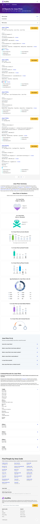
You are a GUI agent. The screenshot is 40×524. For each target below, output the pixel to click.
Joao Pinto (8, 4)
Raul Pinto (16, 135)
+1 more (23, 43)
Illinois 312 (16, 469)
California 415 (29, 466)
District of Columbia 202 (19, 466)
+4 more (16, 37)
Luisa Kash (21, 135)
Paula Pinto (10, 46)
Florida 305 (29, 463)
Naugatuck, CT (21, 187)
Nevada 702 (4, 466)
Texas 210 (16, 479)
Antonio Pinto (15, 78)
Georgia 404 (4, 469)
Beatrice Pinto (29, 46)
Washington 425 (17, 472)
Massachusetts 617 (18, 476)
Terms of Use (24, 378)
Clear (37, 16)
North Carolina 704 (5, 482)
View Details (34, 28)
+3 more (17, 40)
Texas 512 (4, 476)
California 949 (29, 469)
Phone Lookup (22, 514)
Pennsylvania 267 (5, 479)
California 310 (5, 463)
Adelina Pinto (4, 78)
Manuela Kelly (9, 135)
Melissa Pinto (23, 46)
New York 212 (17, 463)
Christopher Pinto (16, 46)
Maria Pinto (4, 135)
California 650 (29, 472)
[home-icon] (2, 4)
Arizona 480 (29, 476)
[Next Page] (23, 177)
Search (35, 505)
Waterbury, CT (28, 187)
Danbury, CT (3, 187)
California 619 (29, 479)
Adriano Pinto (4, 46)
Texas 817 (16, 482)
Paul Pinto (10, 78)
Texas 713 (4, 472)
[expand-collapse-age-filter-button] (22, 22)
